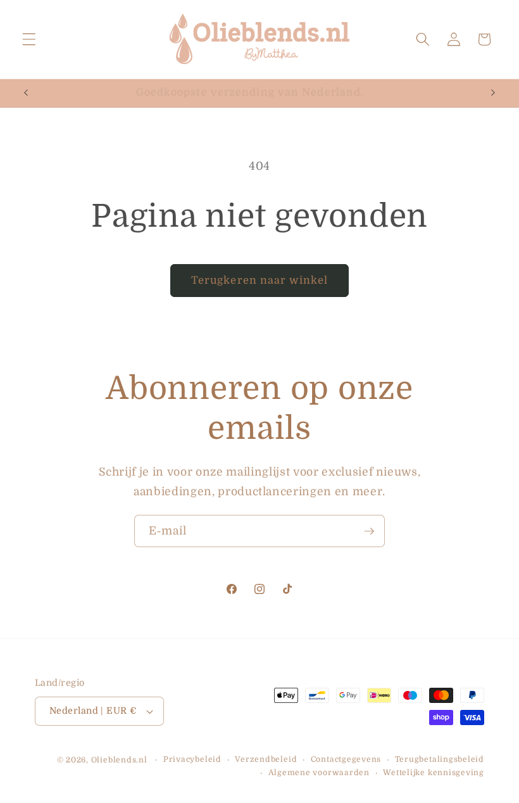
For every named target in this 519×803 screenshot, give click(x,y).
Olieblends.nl (119, 760)
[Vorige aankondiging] (26, 93)
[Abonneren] (369, 531)
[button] (29, 39)
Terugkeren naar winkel (259, 280)
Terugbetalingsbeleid (439, 759)
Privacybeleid (192, 759)
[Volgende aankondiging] (493, 93)
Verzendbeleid (266, 759)
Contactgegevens (346, 759)
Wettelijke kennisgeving (433, 772)
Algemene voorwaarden (319, 772)
